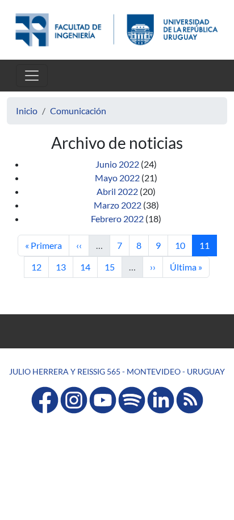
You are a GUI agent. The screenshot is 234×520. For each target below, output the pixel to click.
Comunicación (78, 110)
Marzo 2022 (117, 204)
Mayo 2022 (117, 177)
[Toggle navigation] (32, 75)
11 (208, 245)
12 (40, 266)
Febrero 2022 (117, 218)
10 (183, 245)
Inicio (26, 110)
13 (64, 266)
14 (89, 266)
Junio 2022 (117, 164)
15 (113, 266)
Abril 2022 (117, 191)
